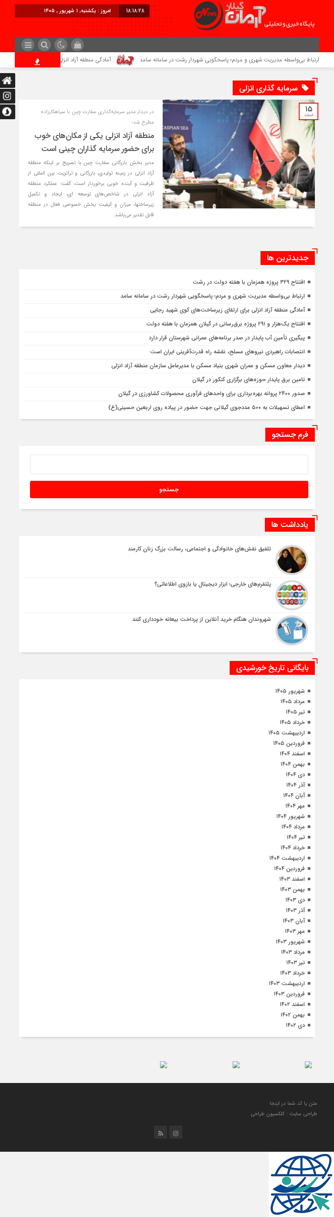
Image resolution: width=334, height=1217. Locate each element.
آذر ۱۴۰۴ (295, 785)
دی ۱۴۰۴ (295, 774)
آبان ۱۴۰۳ (294, 920)
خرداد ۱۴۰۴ (293, 847)
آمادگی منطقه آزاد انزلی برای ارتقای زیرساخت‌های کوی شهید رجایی (227, 310)
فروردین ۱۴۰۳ (289, 994)
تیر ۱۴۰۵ (295, 712)
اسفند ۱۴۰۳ (292, 879)
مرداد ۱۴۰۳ (293, 952)
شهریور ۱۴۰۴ (290, 816)
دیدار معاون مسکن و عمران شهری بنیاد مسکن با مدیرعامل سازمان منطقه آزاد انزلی (208, 365)
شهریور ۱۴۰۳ (290, 941)
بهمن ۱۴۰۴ (293, 764)
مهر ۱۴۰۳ (295, 931)
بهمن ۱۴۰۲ (293, 1014)
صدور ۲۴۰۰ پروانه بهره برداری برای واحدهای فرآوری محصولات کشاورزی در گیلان (211, 393)
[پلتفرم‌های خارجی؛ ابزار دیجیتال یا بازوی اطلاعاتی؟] (167, 595)
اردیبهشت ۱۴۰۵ (286, 733)
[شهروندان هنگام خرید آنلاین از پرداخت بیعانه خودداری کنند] (167, 629)
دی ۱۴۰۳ (295, 900)
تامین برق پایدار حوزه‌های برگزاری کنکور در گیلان (248, 379)
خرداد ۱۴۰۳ (292, 973)
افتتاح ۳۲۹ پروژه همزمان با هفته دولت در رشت (249, 282)
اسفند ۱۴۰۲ (292, 1004)
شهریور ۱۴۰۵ (290, 691)
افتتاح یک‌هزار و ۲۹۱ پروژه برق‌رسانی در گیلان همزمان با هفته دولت (225, 324)
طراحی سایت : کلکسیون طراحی (283, 1114)
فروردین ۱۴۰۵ (289, 743)
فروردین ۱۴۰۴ (289, 868)
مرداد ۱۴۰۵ (293, 701)
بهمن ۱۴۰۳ (292, 889)
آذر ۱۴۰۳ (295, 910)
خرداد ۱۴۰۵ (292, 722)
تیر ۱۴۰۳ (295, 962)
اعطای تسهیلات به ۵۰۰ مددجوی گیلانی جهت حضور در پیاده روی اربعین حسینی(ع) (206, 407)
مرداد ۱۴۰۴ (293, 826)
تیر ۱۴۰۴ (296, 837)
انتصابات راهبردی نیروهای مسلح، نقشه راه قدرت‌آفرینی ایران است (227, 351)
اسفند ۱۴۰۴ (292, 753)
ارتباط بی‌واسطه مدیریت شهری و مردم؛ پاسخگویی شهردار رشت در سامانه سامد (212, 296)
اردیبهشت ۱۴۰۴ (287, 858)
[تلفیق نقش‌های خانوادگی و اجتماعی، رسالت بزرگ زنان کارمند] (167, 560)
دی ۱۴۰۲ (295, 1025)
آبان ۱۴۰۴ (294, 795)
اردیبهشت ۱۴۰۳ (287, 983)
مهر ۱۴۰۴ (295, 806)
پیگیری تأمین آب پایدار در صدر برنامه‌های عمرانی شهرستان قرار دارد (227, 337)
